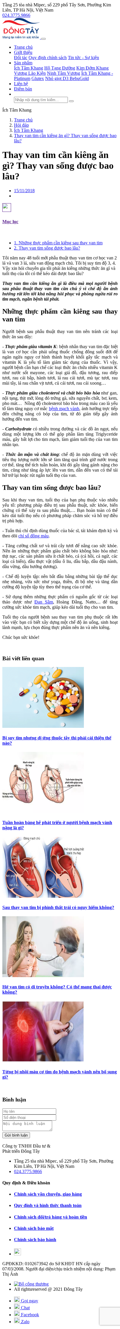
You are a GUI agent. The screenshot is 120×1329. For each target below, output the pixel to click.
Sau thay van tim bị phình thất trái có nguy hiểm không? (58, 907)
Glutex (37, 78)
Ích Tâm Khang (28, 68)
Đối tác (20, 57)
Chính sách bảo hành (35, 1239)
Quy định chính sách (48, 57)
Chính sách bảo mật (34, 1228)
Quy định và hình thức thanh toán (48, 1205)
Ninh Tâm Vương (63, 73)
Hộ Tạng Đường (59, 68)
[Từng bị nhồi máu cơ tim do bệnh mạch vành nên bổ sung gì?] (43, 1060)
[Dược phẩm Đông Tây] (21, 37)
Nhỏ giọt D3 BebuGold (67, 78)
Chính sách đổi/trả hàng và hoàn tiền (50, 1217)
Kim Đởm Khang (92, 68)
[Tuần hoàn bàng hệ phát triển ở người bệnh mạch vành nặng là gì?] (43, 811)
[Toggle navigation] (43, 39)
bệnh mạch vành (64, 408)
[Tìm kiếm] (71, 101)
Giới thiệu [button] (23, 52)
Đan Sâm (43, 601)
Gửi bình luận (16, 1135)
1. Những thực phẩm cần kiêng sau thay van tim (58, 242)
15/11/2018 (24, 190)
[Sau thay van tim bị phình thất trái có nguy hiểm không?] (43, 896)
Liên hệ (21, 83)
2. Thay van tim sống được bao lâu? (47, 248)
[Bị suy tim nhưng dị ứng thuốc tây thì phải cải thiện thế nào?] (43, 726)
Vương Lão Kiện (30, 73)
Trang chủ (23, 47)
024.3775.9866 (16, 15)
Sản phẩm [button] (23, 62)
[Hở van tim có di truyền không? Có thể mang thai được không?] (43, 975)
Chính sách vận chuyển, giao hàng (48, 1194)
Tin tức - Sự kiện (83, 57)
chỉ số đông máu (33, 535)
